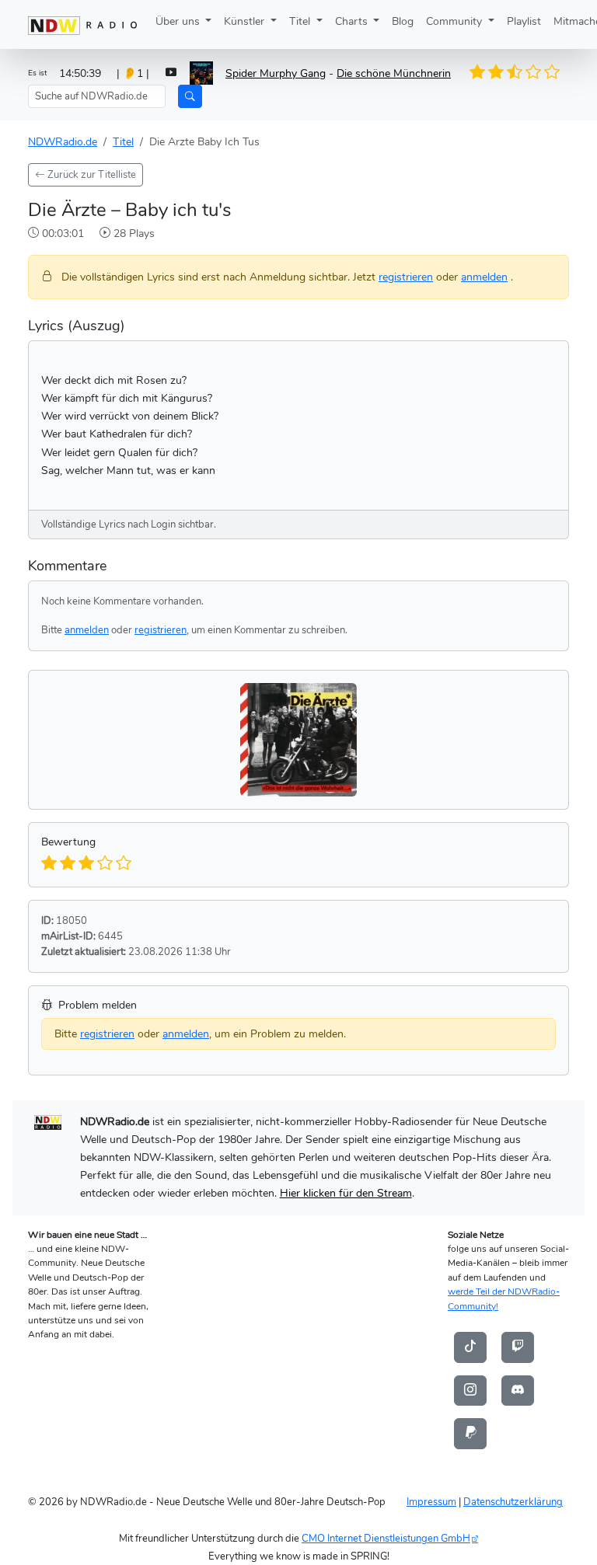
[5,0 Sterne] (555, 72)
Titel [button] (301, 21)
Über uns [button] (179, 21)
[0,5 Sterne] (474, 72)
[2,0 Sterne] (501, 72)
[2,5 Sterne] (510, 72)
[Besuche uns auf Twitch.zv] (517, 1346)
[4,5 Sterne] (546, 72)
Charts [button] (353, 21)
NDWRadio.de (62, 141)
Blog (403, 21)
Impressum (431, 1501)
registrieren (406, 276)
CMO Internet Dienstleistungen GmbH (386, 1538)
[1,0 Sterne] (483, 72)
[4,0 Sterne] (537, 72)
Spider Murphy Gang (275, 73)
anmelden (484, 276)
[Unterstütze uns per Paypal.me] (470, 1433)
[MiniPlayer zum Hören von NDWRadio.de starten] (171, 73)
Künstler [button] (245, 21)
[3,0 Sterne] (519, 72)
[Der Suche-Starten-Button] (190, 96)
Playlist (524, 21)
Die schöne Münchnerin (394, 73)
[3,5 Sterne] (528, 72)
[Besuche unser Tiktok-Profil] (470, 1346)
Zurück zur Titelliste (90, 174)
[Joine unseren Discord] (517, 1389)
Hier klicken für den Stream (346, 1193)
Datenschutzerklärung (513, 1501)
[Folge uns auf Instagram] (470, 1389)
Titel (123, 141)
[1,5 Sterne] (492, 72)
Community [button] (455, 21)
